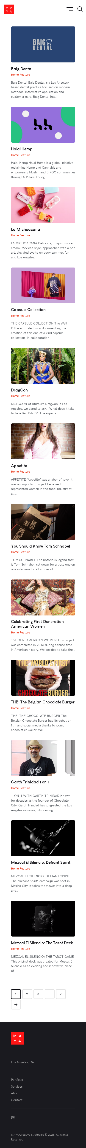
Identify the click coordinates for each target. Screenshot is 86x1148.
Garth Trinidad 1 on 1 (30, 782)
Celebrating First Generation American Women (37, 624)
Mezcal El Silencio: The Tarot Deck (42, 942)
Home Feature (20, 74)
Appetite (19, 465)
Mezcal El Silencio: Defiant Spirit (40, 862)
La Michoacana (25, 229)
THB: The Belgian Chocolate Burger (43, 702)
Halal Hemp (22, 149)
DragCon (19, 390)
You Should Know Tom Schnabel (40, 546)
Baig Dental (21, 68)
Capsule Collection (28, 309)
